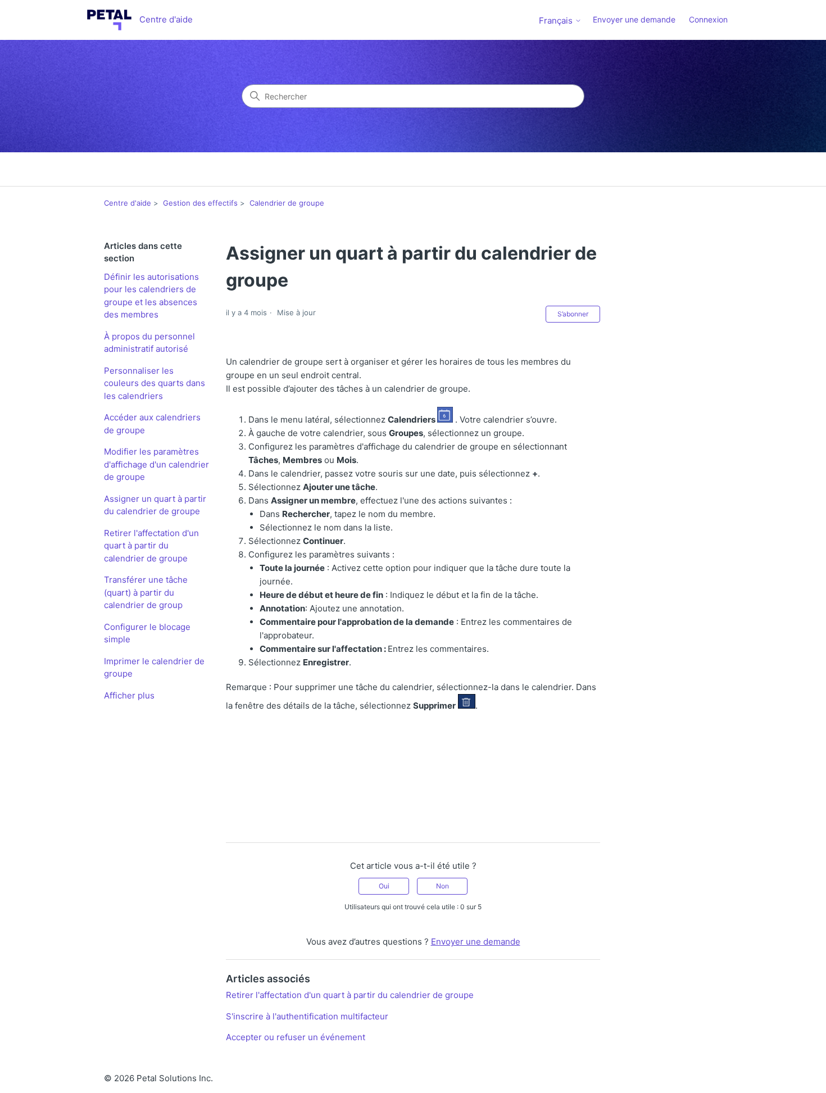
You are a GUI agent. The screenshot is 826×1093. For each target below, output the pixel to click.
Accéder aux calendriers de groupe (152, 424)
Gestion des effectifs (200, 202)
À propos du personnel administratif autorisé (149, 343)
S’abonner (572, 314)
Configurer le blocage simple (147, 633)
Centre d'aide (127, 202)
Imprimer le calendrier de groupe (154, 667)
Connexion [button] (708, 19)
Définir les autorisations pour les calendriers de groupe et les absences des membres (151, 295)
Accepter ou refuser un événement (295, 1037)
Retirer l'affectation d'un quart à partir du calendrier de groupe (151, 546)
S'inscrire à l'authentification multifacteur (307, 1016)
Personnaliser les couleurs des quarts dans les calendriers (154, 383)
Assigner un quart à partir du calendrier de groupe (155, 505)
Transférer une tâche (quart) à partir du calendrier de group (146, 592)
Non (442, 886)
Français (557, 20)
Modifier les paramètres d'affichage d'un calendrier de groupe (156, 464)
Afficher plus (129, 695)
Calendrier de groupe (286, 202)
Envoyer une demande (634, 19)
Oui (384, 886)
